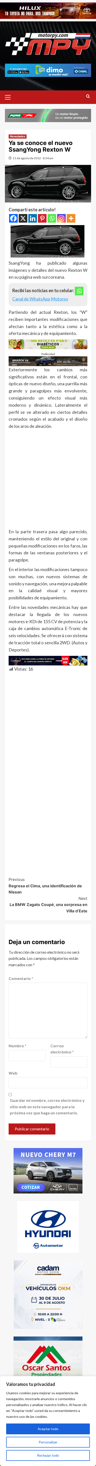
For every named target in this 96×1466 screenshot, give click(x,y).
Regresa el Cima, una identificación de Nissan (45, 885)
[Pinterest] (42, 218)
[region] (48, 1421)
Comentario (21, 978)
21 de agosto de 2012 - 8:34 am (33, 158)
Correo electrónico (62, 1048)
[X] (23, 218)
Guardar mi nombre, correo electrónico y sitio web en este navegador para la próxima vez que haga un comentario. (47, 1106)
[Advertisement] (48, 480)
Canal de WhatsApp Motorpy (40, 299)
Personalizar (48, 1442)
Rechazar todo (48, 1455)
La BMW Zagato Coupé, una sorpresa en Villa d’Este (48, 904)
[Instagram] (61, 218)
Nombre (17, 1045)
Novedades (17, 136)
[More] (71, 218)
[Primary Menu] (10, 96)
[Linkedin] (32, 218)
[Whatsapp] (52, 218)
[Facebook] (13, 218)
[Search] (88, 96)
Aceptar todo (48, 1429)
